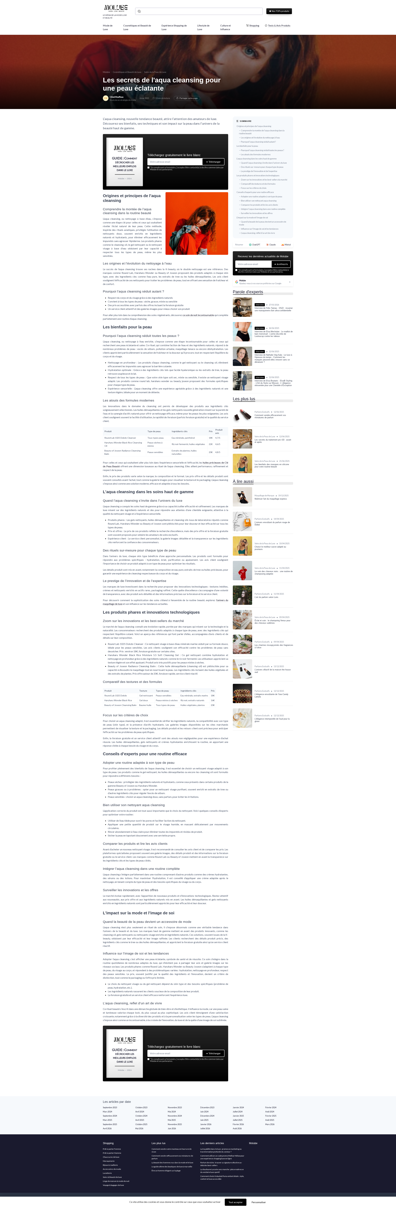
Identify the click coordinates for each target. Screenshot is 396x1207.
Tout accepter (235, 1202)
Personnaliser (259, 1202)
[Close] (254, 580)
